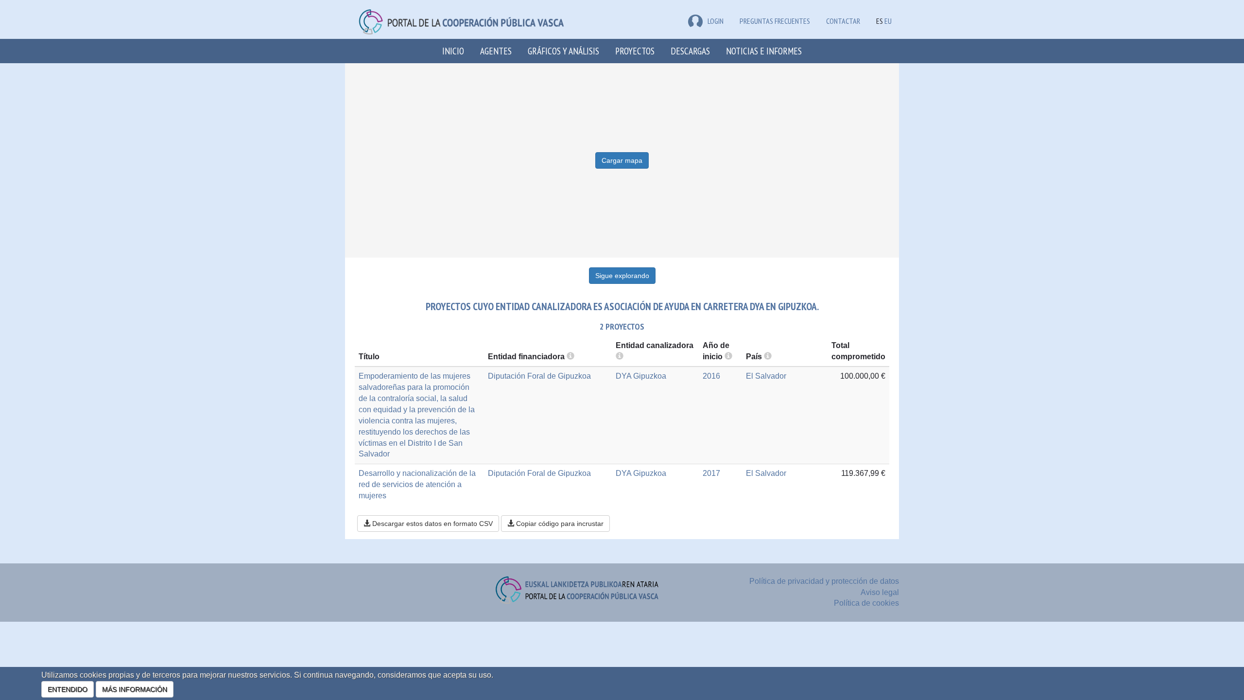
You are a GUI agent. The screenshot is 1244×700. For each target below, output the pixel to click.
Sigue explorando (622, 276)
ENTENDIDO (67, 689)
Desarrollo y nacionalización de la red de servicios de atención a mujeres (417, 484)
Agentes (496, 51)
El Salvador (766, 376)
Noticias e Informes (764, 51)
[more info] (728, 356)
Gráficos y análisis (563, 51)
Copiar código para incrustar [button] (559, 523)
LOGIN (716, 21)
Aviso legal (880, 592)
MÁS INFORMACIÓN (134, 689)
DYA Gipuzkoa (641, 376)
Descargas (690, 51)
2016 (711, 376)
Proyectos (635, 51)
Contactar (843, 21)
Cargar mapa (622, 160)
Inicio (453, 51)
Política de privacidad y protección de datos (824, 581)
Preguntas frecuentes (775, 21)
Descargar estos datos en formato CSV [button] (431, 523)
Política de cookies (866, 603)
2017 (711, 473)
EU (888, 21)
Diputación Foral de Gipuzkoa (539, 376)
